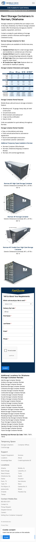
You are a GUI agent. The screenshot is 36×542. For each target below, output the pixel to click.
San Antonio (22, 481)
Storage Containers (7, 445)
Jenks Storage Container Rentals (11, 405)
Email (5, 331)
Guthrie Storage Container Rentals (12, 403)
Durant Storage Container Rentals (12, 397)
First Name (7, 316)
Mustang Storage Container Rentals (12, 416)
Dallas (3, 479)
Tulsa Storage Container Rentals (11, 428)
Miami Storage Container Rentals (11, 412)
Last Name (7, 324)
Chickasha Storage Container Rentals (13, 389)
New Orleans (5, 473)
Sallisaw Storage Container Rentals (12, 424)
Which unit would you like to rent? (14, 301)
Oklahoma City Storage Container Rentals (14, 418)
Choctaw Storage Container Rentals (12, 391)
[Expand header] (33, 3)
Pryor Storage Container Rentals (11, 422)
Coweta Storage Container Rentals (12, 395)
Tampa (3, 494)
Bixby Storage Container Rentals (11, 384)
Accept (6, 537)
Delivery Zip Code (9, 308)
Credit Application (23, 460)
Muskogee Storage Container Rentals (13, 414)
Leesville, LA (22, 471)
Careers (3, 512)
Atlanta (3, 468)
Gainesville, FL (22, 487)
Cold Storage (5, 447)
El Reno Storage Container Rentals (12, 399)
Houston (21, 479)
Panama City (22, 492)
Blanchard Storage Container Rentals (13, 386)
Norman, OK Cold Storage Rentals (13, 153)
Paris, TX (4, 481)
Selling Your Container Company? (11, 515)
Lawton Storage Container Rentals (12, 407)
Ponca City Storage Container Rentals (13, 420)
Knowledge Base (6, 460)
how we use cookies (13, 532)
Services (20, 455)
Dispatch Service (6, 510)
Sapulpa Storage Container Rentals (12, 426)
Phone (5, 339)
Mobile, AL (21, 468)
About (20, 458)
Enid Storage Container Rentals (11, 401)
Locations (4, 458)
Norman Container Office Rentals (13, 147)
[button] (18, 174)
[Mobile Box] (10, 3)
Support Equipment (7, 455)
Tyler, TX (4, 484)
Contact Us (4, 504)
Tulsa (20, 473)
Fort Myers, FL (5, 487)
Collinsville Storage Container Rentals (13, 393)
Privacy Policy (4, 525)
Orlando (3, 492)
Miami (20, 489)
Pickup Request (6, 507)
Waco (19, 484)
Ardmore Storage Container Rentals (12, 382)
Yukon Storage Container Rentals (11, 430)
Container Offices (23, 445)
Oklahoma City (5, 476)
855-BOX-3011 (5, 502)
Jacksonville (5, 489)
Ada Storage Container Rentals (11, 380)
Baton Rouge (5, 471)
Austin (20, 476)
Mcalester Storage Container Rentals (13, 410)
